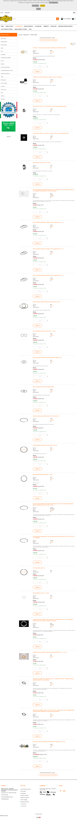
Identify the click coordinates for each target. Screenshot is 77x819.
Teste (2, 51)
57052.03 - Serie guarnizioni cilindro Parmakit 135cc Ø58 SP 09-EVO (49, 47)
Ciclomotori (38, 26)
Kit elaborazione (4, 41)
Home (2, 26)
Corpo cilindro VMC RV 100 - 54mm (41, 162)
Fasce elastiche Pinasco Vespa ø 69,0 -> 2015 (44, 331)
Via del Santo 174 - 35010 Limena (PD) (8, 792)
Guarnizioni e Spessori (5, 73)
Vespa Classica (9, 26)
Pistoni (2, 48)
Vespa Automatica (28, 26)
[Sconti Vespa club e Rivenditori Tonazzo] (8, 117)
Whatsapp (7, 12)
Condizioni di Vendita (24, 795)
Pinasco (51, 335)
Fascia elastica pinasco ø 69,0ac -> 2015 (43, 474)
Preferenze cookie (4, 815)
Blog (30, 29)
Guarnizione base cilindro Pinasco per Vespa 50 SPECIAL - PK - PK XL (50, 652)
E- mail (1, 12)
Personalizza (35, 5)
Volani (2, 76)
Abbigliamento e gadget (20, 29)
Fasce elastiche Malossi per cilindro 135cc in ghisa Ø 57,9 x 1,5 (48, 248)
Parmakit (52, 51)
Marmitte (2, 63)
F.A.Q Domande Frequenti (25, 789)
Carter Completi (4, 83)
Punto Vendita (23, 791)
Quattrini (51, 420)
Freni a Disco (3, 89)
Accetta (42, 5)
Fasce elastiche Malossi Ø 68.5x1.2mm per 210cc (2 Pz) (46, 301)
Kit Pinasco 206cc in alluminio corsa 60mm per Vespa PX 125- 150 (49, 741)
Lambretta (46, 26)
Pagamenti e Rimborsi (24, 797)
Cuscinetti (3, 86)
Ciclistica (2, 95)
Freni (2, 92)
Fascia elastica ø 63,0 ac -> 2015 (41, 593)
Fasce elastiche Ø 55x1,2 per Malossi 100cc (43, 386)
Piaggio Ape (53, 26)
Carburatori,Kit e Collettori (6, 57)
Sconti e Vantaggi (23, 799)
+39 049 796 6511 (4, 794)
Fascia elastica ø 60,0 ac (39, 568)
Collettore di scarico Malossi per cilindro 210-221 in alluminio (47, 77)
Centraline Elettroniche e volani (7, 70)
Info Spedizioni (23, 793)
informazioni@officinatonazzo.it (7, 796)
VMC (51, 110)
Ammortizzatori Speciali (5, 67)
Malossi (51, 81)
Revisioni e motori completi (65, 26)
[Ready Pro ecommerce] (38, 817)
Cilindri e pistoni (4, 44)
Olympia (51, 196)
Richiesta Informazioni (24, 801)
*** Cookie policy (53, 2)
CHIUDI (38, 9)
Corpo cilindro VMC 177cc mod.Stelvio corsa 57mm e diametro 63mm (49, 106)
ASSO (51, 597)
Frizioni (2, 60)
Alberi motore (3, 38)
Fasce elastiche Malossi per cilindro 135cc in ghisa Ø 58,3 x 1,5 (48, 275)
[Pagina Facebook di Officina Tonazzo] (60, 791)
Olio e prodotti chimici (7, 29)
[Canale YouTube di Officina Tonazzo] (64, 791)
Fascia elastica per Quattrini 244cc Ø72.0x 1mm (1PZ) (46, 416)
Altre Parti (3, 99)
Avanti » (54, 40)
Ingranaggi (3, 54)
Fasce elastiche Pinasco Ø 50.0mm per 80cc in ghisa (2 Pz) (47, 357)
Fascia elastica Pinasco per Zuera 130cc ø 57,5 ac (45, 445)
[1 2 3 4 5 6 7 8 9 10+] (40, 66)
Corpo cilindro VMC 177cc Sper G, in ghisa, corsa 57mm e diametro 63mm (51, 133)
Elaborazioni (18, 26)
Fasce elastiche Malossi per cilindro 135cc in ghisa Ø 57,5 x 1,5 (48, 222)
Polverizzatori (3, 79)
